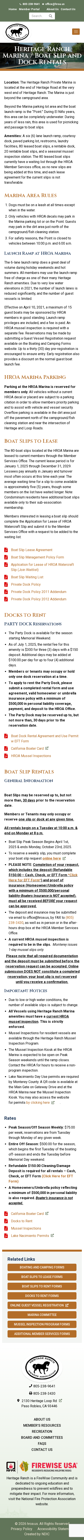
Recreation (42, 1431)
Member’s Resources (42, 1425)
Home (13, 9)
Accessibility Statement (55, 1529)
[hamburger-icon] (76, 31)
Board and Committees (42, 1438)
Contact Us (68, 9)
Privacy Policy (21, 1529)
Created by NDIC (37, 1534)
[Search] (50, 16)
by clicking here (38, 1102)
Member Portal (29, 9)
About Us (53, 9)
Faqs (42, 1444)
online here (51, 858)
